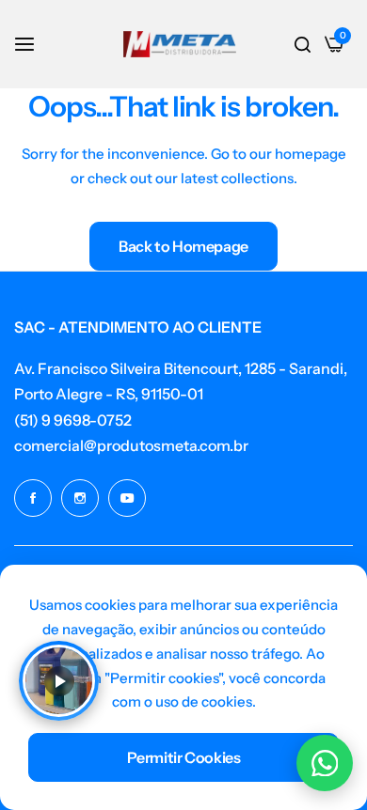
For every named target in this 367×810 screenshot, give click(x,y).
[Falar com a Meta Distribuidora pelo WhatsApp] (324, 763)
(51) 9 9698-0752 (73, 420)
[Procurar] (303, 44)
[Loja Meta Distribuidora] (179, 44)
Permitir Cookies (184, 757)
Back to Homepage (183, 246)
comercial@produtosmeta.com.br (131, 445)
